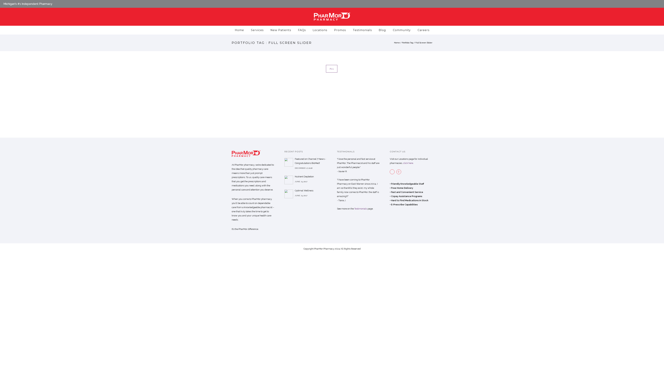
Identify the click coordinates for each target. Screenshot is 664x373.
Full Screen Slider (424, 43)
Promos (340, 30)
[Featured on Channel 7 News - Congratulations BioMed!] (288, 162)
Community (402, 30)
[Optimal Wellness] (288, 194)
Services (257, 30)
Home (239, 30)
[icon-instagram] (399, 171)
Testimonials (362, 30)
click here (408, 163)
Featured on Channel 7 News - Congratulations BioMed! (310, 161)
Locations (320, 30)
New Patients (280, 30)
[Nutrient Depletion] (288, 180)
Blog (382, 30)
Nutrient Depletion (304, 176)
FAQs (302, 30)
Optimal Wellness (304, 190)
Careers (423, 30)
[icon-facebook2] (393, 171)
